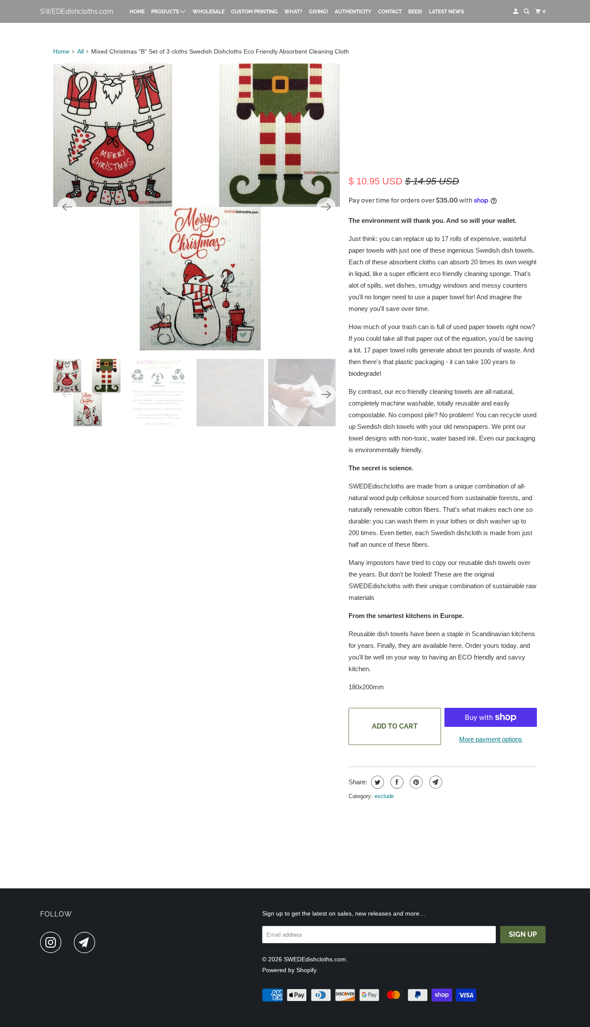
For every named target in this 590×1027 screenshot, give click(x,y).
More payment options (490, 739)
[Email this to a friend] (434, 782)
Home (137, 12)
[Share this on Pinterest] (415, 782)
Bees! (415, 12)
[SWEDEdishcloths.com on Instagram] (53, 942)
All (80, 51)
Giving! (318, 12)
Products (165, 12)
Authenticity (353, 12)
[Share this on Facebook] (395, 782)
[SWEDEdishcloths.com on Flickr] (70, 942)
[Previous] (66, 206)
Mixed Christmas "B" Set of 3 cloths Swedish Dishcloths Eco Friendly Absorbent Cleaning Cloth (439, 115)
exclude (384, 796)
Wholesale (209, 12)
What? (293, 12)
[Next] (326, 206)
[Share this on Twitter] (376, 782)
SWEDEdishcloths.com (77, 11)
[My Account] (516, 11)
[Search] (527, 11)
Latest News (446, 12)
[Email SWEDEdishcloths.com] (87, 942)
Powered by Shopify (289, 970)
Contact (390, 12)
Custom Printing (254, 12)
